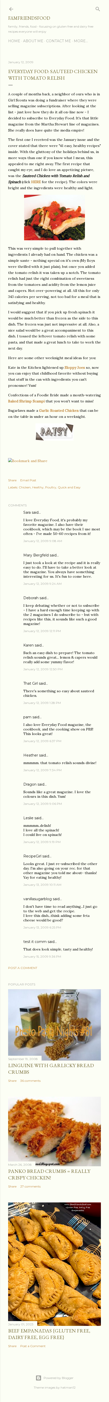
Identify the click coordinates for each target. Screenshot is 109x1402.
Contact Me (58, 41)
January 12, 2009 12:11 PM (42, 631)
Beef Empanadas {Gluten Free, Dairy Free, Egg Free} (49, 1334)
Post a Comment (22, 968)
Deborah (31, 598)
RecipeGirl (32, 856)
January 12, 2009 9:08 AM (42, 541)
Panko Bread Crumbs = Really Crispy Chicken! (49, 1174)
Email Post (28, 480)
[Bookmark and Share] (27, 461)
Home (14, 41)
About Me (33, 41)
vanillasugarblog (37, 899)
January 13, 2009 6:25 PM (42, 927)
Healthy (38, 487)
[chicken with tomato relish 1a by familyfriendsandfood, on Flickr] (54, 239)
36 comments (30, 1081)
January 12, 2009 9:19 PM (42, 842)
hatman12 (68, 1387)
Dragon (30, 784)
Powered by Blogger (59, 1378)
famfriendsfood (29, 18)
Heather (30, 755)
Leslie (28, 818)
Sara (27, 512)
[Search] (98, 8)
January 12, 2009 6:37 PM (42, 741)
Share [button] (12, 480)
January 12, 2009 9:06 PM (42, 804)
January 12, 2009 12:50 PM (43, 669)
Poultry (50, 487)
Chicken (25, 487)
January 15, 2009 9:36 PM (42, 956)
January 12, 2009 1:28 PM (42, 703)
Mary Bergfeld (36, 555)
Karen (28, 645)
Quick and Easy (69, 487)
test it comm (35, 941)
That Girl (30, 683)
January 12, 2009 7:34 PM (42, 770)
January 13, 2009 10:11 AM (42, 885)
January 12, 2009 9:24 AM (42, 584)
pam (27, 717)
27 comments (30, 1186)
